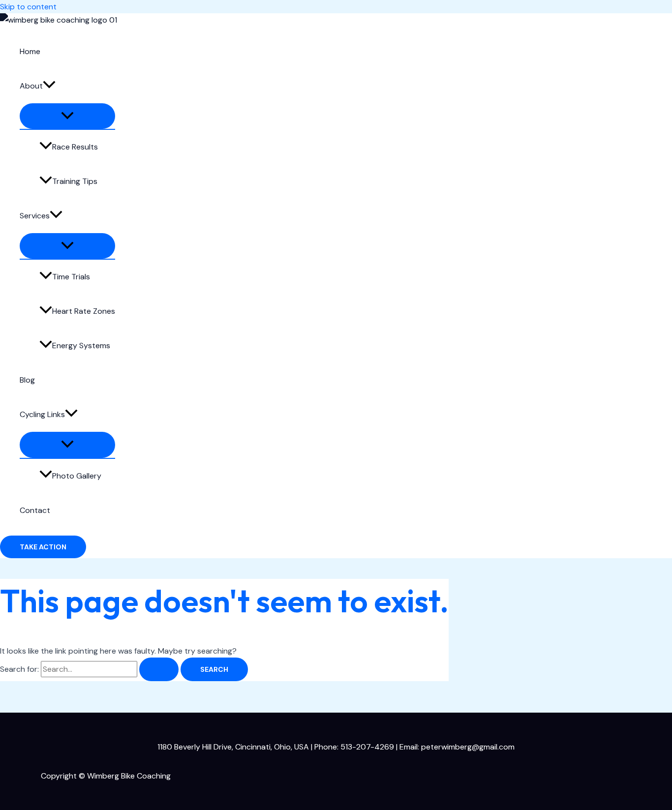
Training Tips (74, 181)
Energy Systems (81, 345)
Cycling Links (42, 414)
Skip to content (28, 6)
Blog (27, 380)
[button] (49, 86)
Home (30, 51)
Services (35, 215)
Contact (35, 510)
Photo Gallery (76, 476)
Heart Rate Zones (83, 311)
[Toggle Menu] (67, 116)
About (31, 86)
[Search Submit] (159, 669)
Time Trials (71, 276)
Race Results (75, 147)
